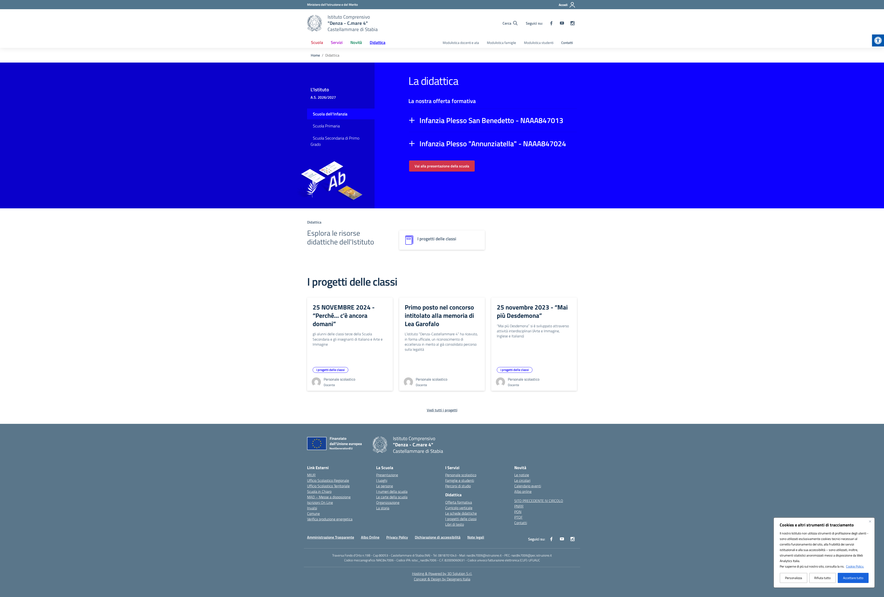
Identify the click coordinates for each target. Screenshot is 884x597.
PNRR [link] (518, 506)
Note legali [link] (475, 537)
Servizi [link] (337, 42)
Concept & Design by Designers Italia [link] (442, 579)
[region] (824, 552)
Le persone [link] (384, 486)
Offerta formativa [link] (458, 502)
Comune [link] (313, 513)
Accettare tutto (853, 577)
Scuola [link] (317, 42)
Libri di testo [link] (454, 524)
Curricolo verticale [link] (458, 508)
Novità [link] (356, 42)
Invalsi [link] (312, 508)
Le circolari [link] (522, 480)
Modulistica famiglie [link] (501, 42)
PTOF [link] (518, 517)
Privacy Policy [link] (397, 537)
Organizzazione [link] (387, 502)
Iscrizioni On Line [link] (320, 502)
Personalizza (793, 577)
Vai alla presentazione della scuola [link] (442, 166)
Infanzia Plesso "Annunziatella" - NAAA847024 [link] (492, 143)
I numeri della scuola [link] (391, 491)
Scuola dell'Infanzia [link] (330, 114)
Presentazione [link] (387, 475)
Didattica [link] (377, 42)
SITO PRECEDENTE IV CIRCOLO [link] (538, 500)
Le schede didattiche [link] (461, 513)
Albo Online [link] (370, 537)
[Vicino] (870, 521)
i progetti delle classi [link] (330, 369)
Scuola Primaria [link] (326, 126)
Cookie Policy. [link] (855, 566)
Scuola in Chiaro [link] (319, 491)
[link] (878, 40)
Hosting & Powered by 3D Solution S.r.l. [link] (442, 573)
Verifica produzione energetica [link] (329, 519)
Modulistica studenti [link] (538, 42)
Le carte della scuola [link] (391, 497)
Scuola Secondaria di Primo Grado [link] (335, 141)
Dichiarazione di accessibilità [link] (437, 537)
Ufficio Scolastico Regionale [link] (328, 480)
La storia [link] (382, 508)
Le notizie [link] (521, 475)
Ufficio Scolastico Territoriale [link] (328, 486)
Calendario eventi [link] (527, 486)
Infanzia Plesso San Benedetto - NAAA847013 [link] (491, 120)
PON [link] (517, 511)
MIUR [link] (311, 475)
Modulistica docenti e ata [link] (461, 42)
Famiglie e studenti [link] (459, 480)
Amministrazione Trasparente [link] (330, 537)
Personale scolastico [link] (460, 475)
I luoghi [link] (381, 480)
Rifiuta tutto (822, 577)
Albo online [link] (523, 491)
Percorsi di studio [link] (458, 486)
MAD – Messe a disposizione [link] (329, 497)
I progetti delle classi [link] (461, 519)
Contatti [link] (567, 42)
